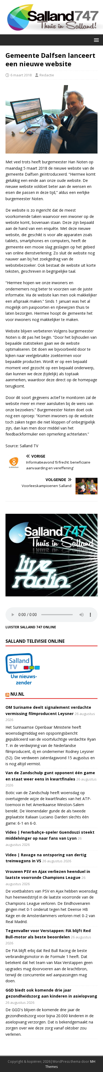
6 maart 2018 (21, 75)
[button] (95, 40)
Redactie (47, 75)
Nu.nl (17, 694)
